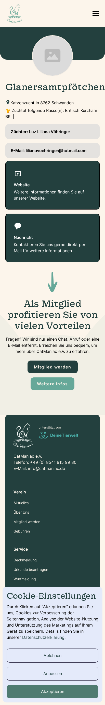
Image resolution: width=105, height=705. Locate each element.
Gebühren (22, 531)
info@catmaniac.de (46, 468)
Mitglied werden (52, 366)
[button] (94, 13)
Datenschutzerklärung (43, 637)
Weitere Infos (52, 383)
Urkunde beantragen (31, 569)
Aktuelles (21, 503)
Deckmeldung (25, 560)
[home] (14, 13)
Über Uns (21, 512)
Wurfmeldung (25, 579)
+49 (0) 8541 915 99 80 (53, 462)
